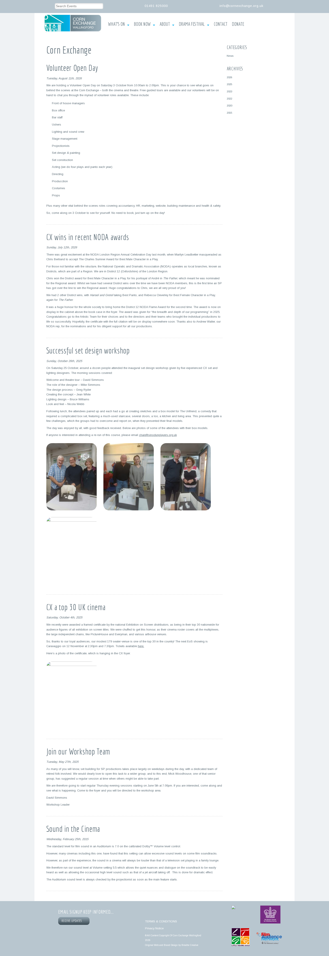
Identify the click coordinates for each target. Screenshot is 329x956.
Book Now (142, 24)
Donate (238, 24)
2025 (229, 84)
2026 (229, 77)
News (230, 55)
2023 (229, 91)
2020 (229, 105)
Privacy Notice (154, 928)
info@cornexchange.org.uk (241, 6)
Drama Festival (192, 24)
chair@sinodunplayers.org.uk (158, 435)
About (165, 24)
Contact (220, 24)
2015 (229, 112)
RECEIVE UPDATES (72, 921)
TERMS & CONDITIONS (161, 921)
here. (141, 646)
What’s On (116, 24)
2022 (229, 98)
